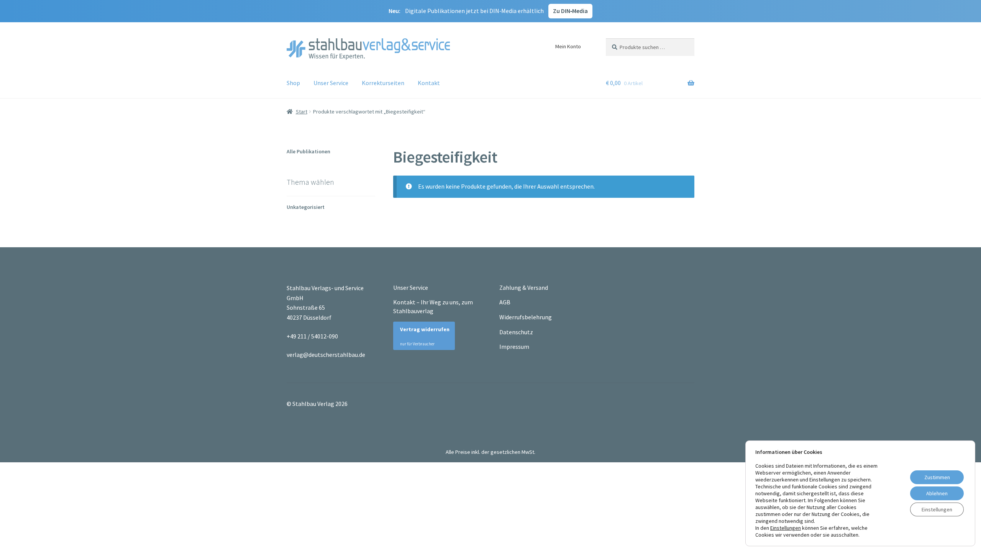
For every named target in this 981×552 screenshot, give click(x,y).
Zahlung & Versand (523, 287)
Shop (293, 83)
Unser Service (330, 83)
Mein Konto (568, 46)
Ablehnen (937, 493)
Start (301, 111)
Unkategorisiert (306, 207)
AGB (504, 302)
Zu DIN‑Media (570, 11)
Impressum (514, 346)
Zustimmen (937, 477)
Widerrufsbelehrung (525, 317)
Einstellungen (785, 527)
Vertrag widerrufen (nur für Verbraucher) (421, 336)
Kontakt (429, 83)
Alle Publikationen (308, 151)
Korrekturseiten (383, 83)
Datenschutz (516, 332)
